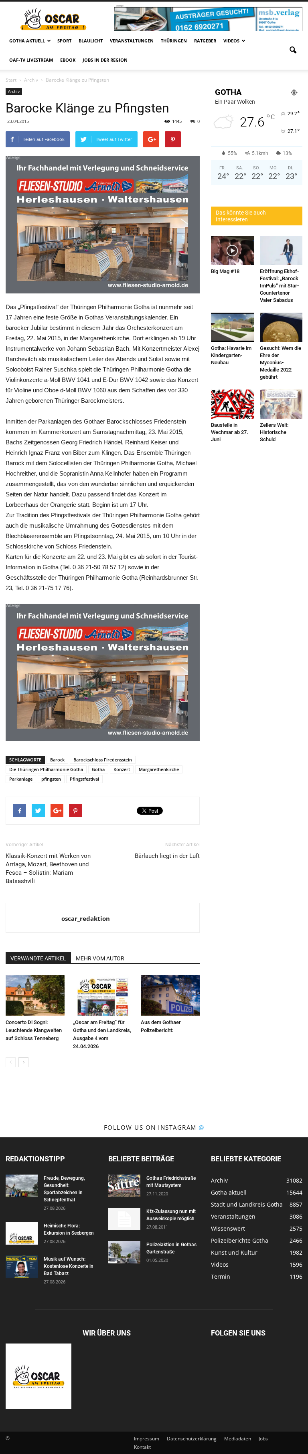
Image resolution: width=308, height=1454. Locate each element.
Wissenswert (228, 1228)
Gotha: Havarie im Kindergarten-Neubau (231, 355)
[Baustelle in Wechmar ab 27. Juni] (232, 404)
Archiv (14, 91)
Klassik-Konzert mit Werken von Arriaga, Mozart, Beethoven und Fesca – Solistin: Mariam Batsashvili (48, 868)
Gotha (98, 769)
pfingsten (51, 779)
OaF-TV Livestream (31, 60)
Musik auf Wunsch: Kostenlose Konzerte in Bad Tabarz (68, 1266)
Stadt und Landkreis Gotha (247, 1204)
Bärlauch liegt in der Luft (167, 856)
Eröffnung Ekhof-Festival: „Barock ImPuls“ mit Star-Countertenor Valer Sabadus (279, 285)
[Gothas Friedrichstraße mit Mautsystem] (124, 1186)
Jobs (263, 1438)
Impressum (146, 1438)
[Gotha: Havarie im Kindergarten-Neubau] (232, 327)
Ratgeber (205, 41)
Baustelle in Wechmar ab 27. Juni (229, 432)
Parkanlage (20, 779)
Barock (57, 760)
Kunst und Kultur (234, 1252)
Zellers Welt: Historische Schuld (274, 432)
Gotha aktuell (27, 41)
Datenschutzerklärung (192, 1438)
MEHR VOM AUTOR (100, 958)
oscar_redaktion (85, 918)
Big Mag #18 (225, 271)
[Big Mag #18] (232, 250)
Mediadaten (237, 1438)
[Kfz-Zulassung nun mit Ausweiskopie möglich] (124, 1219)
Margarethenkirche (159, 769)
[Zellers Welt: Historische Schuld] (281, 404)
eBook (67, 60)
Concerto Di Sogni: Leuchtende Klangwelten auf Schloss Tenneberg (34, 1030)
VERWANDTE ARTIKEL (38, 958)
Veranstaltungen (132, 41)
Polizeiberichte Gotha (239, 1240)
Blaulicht (91, 41)
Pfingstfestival (84, 779)
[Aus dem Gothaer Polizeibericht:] (170, 995)
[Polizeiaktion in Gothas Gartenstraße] (124, 1252)
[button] (292, 50)
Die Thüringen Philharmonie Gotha (46, 769)
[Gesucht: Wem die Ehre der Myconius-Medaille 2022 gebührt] (281, 327)
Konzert (121, 769)
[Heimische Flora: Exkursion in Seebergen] (22, 1233)
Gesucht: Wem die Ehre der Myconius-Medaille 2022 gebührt (280, 362)
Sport (64, 41)
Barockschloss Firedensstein (102, 760)
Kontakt (142, 1447)
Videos (231, 41)
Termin (220, 1276)
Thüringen (174, 41)
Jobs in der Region (105, 60)
